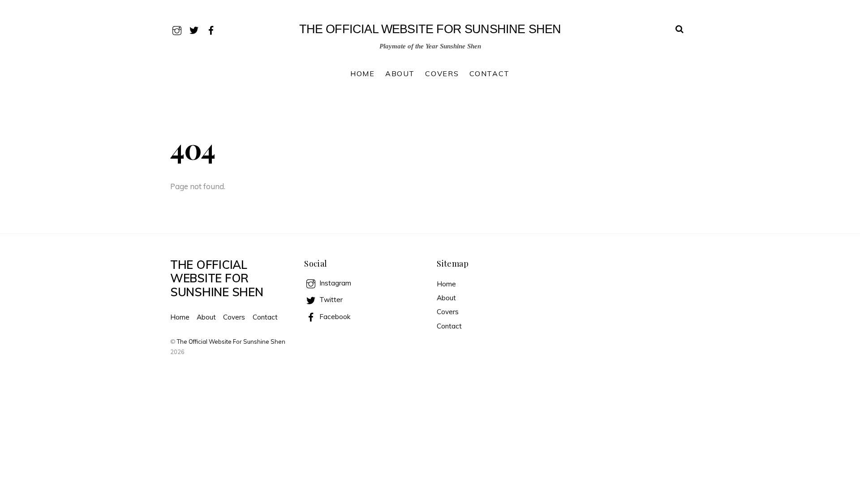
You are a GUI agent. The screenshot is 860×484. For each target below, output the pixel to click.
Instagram (334, 283)
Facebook (334, 316)
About (400, 73)
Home (362, 73)
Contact (489, 73)
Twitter (330, 299)
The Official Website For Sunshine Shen (231, 341)
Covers (442, 73)
